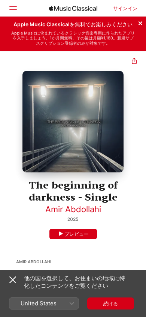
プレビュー (76, 234)
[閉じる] (140, 22)
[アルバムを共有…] (134, 61)
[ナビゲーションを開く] (12, 8)
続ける (110, 303)
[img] (73, 8)
